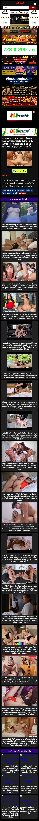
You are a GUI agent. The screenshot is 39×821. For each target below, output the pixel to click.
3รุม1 (4, 190)
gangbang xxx (11, 190)
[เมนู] (35, 4)
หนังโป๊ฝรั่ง (22, 193)
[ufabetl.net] (19, 33)
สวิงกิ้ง (15, 193)
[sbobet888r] (19, 74)
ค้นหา (32, 7)
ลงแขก (9, 193)
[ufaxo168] (19, 95)
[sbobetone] (19, 85)
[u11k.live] (19, 23)
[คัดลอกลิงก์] (19, 171)
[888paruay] (19, 120)
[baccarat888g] (19, 64)
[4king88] (19, 105)
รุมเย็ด (28, 190)
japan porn (20, 190)
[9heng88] (19, 44)
